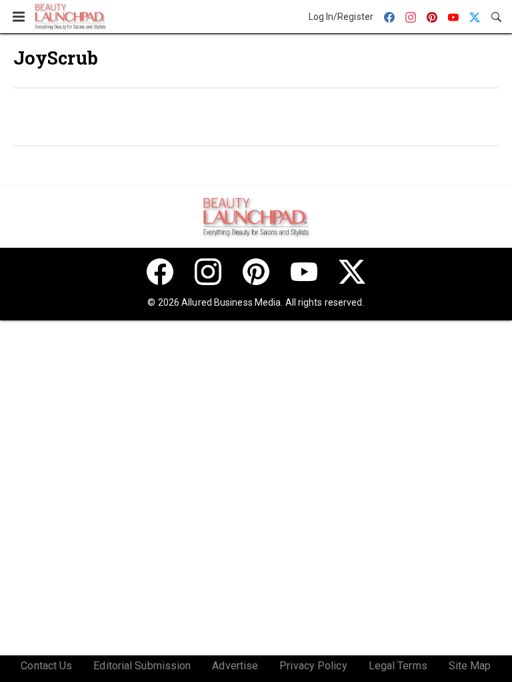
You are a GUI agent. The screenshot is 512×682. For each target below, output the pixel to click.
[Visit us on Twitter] (352, 271)
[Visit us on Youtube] (304, 271)
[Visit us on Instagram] (208, 271)
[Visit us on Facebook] (160, 271)
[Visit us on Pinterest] (256, 271)
